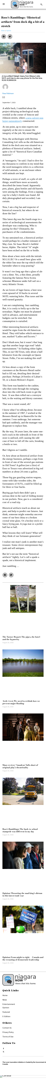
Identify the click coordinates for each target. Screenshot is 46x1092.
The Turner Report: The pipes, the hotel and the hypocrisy (21, 638)
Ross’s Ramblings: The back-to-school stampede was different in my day (20, 830)
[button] (3, 36)
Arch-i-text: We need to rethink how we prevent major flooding (21, 702)
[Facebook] (3, 1048)
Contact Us (7, 1028)
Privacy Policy (8, 1032)
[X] (3, 1051)
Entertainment (8, 1004)
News (4, 999)
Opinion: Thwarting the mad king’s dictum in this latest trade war (22, 894)
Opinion (5, 1007)
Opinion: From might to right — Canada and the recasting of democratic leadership (22, 958)
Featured (6, 1012)
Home (4, 995)
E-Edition (6, 1016)
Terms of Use (7, 1036)
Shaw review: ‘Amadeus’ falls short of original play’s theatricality (20, 766)
